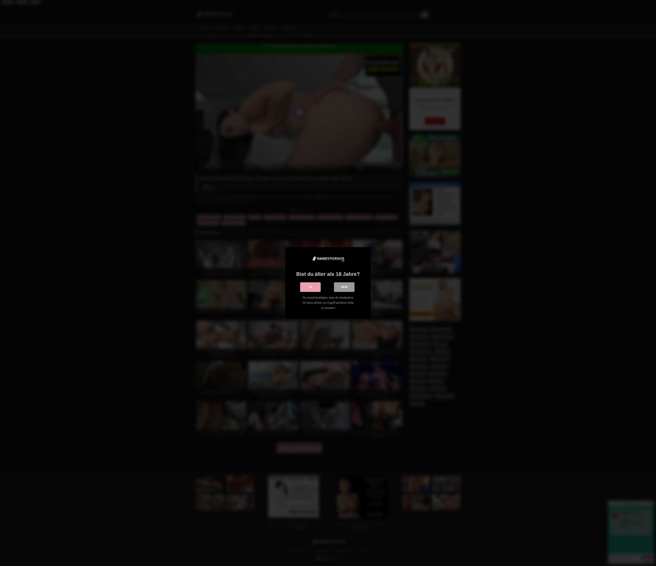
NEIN (344, 287)
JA (310, 287)
